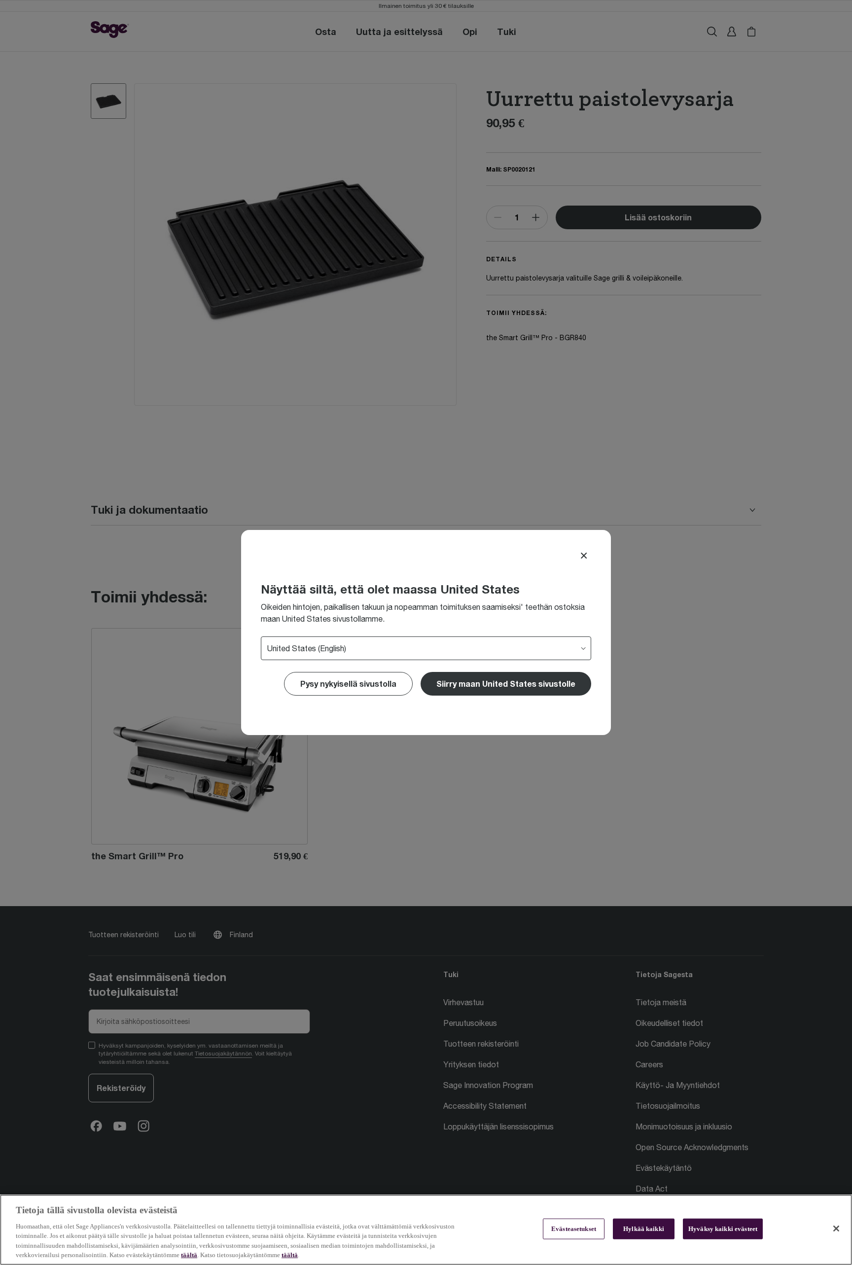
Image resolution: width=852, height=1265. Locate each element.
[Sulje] (836, 1228)
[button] (506, 684)
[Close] (583, 556)
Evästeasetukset (573, 1228)
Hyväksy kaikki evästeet (722, 1228)
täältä (189, 1255)
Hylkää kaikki (643, 1228)
